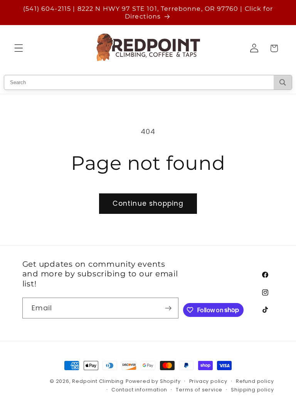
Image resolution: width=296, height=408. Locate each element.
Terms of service (199, 389)
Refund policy (255, 381)
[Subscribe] (168, 308)
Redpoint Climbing (98, 381)
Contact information (139, 389)
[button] (19, 48)
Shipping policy (252, 389)
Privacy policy (208, 381)
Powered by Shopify (153, 381)
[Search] (283, 82)
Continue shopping (148, 203)
